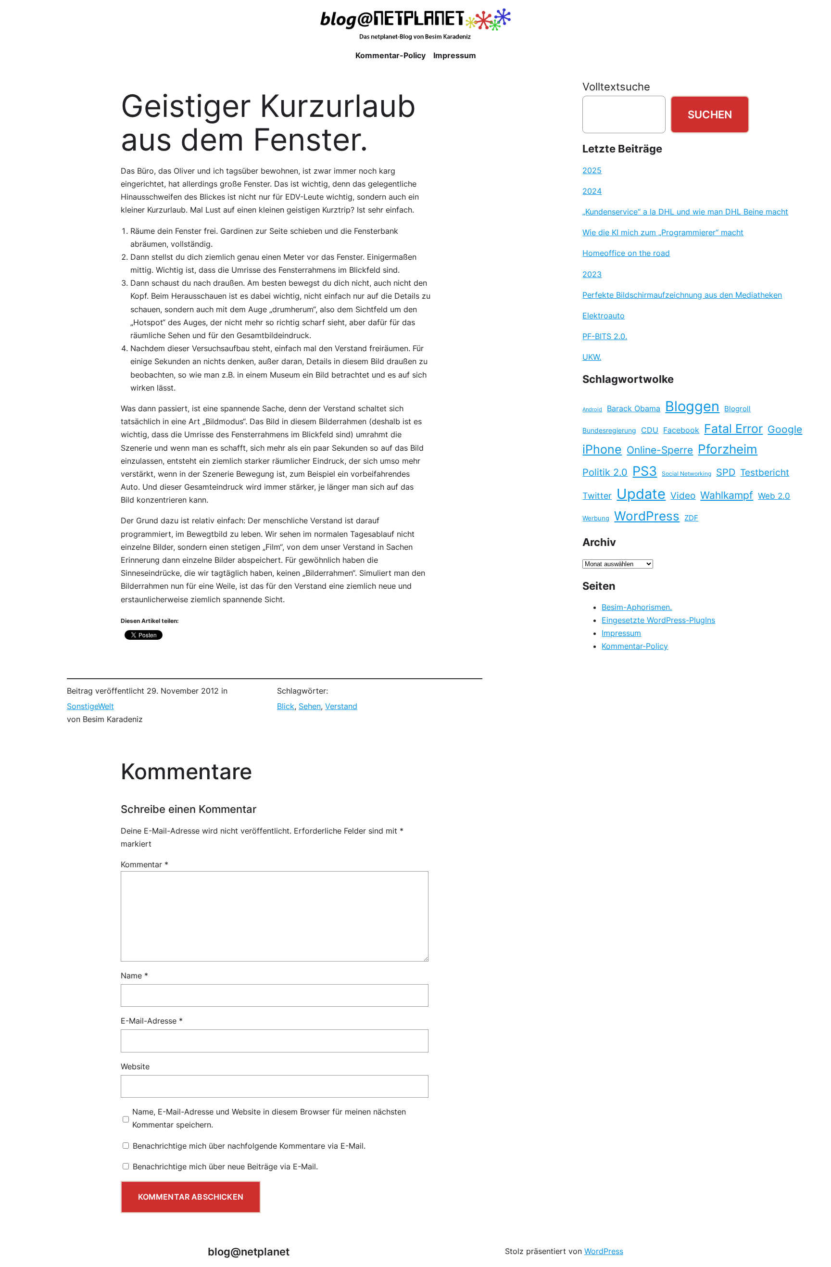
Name (134, 975)
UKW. (591, 357)
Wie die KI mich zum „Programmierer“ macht (662, 232)
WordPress (647, 515)
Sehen (310, 706)
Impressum (621, 633)
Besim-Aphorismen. (637, 607)
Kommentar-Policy (635, 646)
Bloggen (692, 406)
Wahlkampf (726, 495)
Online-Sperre (660, 449)
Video (682, 495)
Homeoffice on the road (626, 253)
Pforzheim (727, 449)
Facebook (681, 430)
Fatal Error (733, 428)
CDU (649, 430)
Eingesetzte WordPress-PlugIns (658, 620)
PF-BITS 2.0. (604, 336)
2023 (592, 274)
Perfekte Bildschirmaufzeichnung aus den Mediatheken (682, 295)
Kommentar (144, 864)
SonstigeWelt (90, 706)
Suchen (710, 114)
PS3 (644, 471)
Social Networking (686, 473)
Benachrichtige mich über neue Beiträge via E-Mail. (225, 1166)
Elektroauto (603, 315)
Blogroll (737, 409)
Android (592, 409)
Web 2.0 (774, 496)
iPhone (602, 449)
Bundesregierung (609, 430)
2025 (592, 170)
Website (135, 1066)
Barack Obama (633, 408)
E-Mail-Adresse (152, 1021)
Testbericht (764, 472)
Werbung (595, 518)
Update (641, 493)
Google (785, 429)
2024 (592, 191)
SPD (725, 472)
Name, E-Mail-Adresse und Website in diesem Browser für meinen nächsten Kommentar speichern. (269, 1118)
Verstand (341, 706)
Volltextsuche (616, 86)
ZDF (691, 518)
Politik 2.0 (605, 472)
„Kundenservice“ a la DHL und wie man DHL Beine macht (685, 211)
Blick (285, 706)
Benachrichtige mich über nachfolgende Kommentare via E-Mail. (249, 1146)
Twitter (597, 495)
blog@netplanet (249, 1251)
